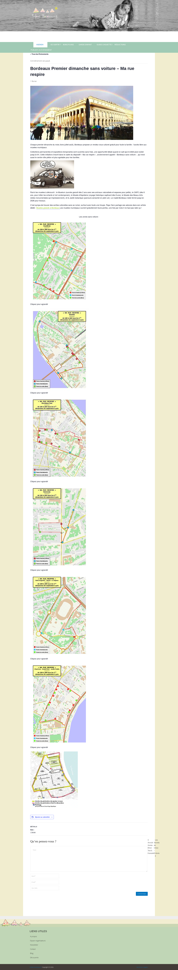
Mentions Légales (142, 967)
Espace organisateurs (38, 941)
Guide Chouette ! (104, 45)
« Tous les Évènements (39, 54)
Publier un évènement (41, 50)
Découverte (34, 957)
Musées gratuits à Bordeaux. (48, 207)
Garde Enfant (85, 45)
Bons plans (68, 45)
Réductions (120, 45)
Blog (31, 953)
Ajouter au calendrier (42, 817)
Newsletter (34, 945)
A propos (33, 936)
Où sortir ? (55, 45)
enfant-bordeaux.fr (36, 967)
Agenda (39, 45)
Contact (33, 949)
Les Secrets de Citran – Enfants (156, 846)
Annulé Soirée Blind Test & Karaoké (151, 847)
